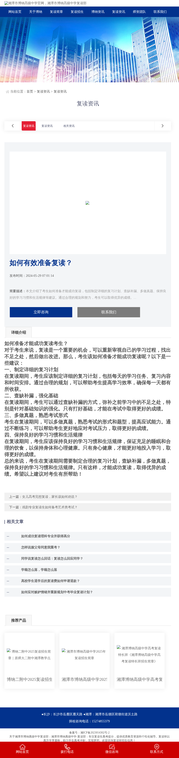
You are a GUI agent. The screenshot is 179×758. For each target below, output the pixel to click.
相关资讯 (69, 126)
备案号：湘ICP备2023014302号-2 (89, 732)
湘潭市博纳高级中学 (27, 736)
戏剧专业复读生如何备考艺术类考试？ (50, 507)
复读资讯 (118, 12)
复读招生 (77, 12)
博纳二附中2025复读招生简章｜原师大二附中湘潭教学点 (29, 679)
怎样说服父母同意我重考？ (40, 547)
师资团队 (139, 12)
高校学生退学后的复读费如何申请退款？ (50, 581)
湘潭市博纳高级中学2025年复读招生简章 (84, 679)
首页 (30, 91)
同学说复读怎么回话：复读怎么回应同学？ (52, 558)
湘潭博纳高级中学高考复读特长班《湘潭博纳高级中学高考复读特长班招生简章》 (139, 679)
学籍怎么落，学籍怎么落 (39, 569)
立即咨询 (41, 312)
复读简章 (56, 12)
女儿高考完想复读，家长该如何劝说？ (50, 496)
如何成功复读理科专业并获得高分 (45, 536)
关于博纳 (35, 12)
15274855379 (101, 721)
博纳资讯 (97, 12)
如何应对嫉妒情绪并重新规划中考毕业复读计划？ (57, 592)
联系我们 (160, 12)
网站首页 (14, 12)
